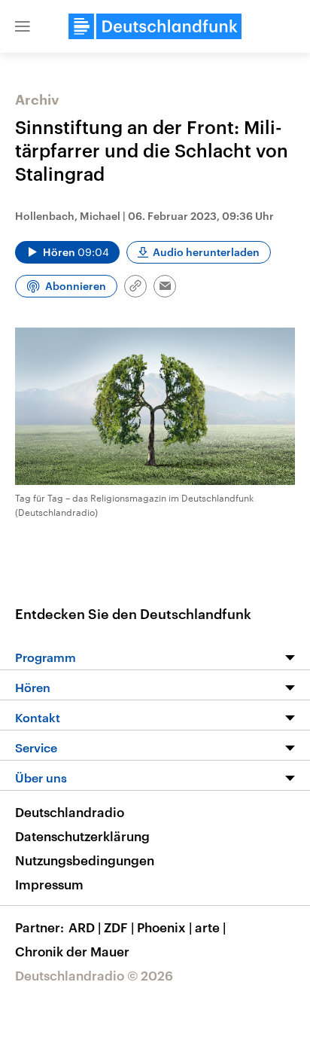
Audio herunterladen (206, 252)
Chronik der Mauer (72, 951)
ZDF (119, 927)
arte (210, 927)
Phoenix (164, 927)
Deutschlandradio (69, 811)
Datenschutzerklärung (82, 835)
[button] (22, 26)
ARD (84, 927)
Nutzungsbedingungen (84, 860)
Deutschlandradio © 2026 (94, 975)
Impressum (49, 884)
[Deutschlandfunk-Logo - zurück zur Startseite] (155, 26)
